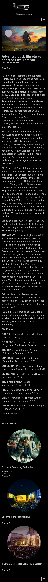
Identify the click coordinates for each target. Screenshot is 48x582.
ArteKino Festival (17, 91)
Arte (16, 85)
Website (10, 98)
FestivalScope (10, 88)
